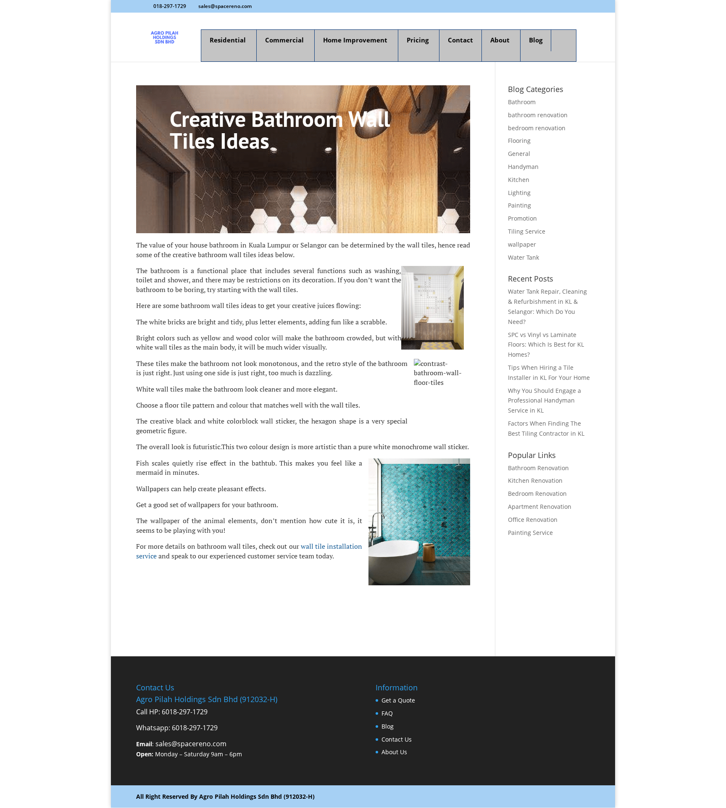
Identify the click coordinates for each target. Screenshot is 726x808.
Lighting (519, 193)
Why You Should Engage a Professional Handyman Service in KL (544, 401)
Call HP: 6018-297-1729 (172, 711)
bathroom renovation (538, 115)
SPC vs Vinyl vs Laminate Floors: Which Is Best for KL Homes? (546, 345)
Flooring (519, 141)
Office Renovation (533, 520)
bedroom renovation (537, 128)
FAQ (387, 713)
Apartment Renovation (539, 507)
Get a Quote (398, 700)
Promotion (522, 218)
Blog (387, 726)
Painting (519, 205)
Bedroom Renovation (537, 493)
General (519, 154)
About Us (394, 752)
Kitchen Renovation (535, 480)
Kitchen (518, 180)
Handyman (523, 167)
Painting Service (530, 533)
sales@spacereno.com (190, 743)
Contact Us (396, 739)
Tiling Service (526, 231)
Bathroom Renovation (538, 468)
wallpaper (522, 244)
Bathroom (522, 102)
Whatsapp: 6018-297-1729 (177, 727)
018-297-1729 (169, 6)
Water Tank (523, 257)
